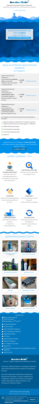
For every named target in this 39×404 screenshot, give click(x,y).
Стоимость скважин (10, 59)
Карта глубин (8, 326)
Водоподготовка (9, 334)
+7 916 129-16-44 (19, 10)
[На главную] (19, 1)
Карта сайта (8, 352)
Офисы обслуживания (10, 317)
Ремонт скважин (9, 341)
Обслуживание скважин (12, 331)
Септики (7, 336)
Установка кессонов (11, 343)
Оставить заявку (19, 149)
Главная (5, 361)
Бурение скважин (10, 324)
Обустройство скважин (12, 329)
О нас (18, 59)
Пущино (11, 361)
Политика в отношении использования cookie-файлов (20, 349)
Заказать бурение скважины (19, 38)
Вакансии (7, 346)
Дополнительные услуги (27, 59)
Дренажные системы (11, 339)
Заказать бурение (31, 81)
